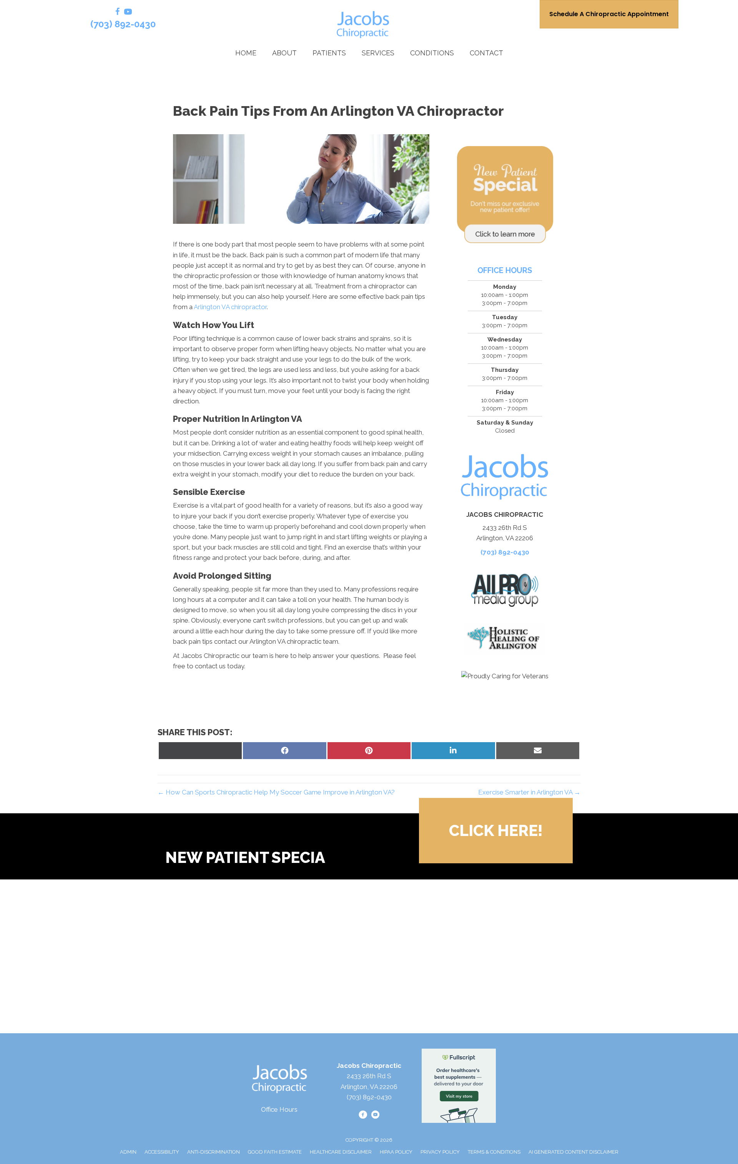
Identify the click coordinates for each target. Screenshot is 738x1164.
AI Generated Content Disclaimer (573, 1152)
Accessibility (162, 1152)
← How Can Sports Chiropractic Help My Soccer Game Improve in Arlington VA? (276, 792)
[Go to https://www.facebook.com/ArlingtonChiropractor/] (117, 13)
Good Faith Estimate (275, 1152)
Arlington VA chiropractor (230, 307)
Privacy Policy (440, 1152)
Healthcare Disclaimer (341, 1152)
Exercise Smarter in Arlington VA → (529, 792)
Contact (486, 53)
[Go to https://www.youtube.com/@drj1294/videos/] (128, 13)
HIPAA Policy (396, 1152)
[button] (496, 830)
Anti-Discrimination (213, 1152)
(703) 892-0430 (123, 24)
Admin (128, 1152)
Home (245, 53)
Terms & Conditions (494, 1152)
